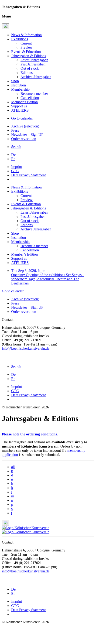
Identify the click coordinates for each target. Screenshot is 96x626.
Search (16, 147)
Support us (19, 106)
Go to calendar (22, 118)
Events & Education (26, 52)
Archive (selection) (25, 126)
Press (15, 130)
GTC (15, 171)
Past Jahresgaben (33, 64)
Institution (18, 85)
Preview (27, 47)
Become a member (34, 94)
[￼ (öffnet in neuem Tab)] (3, 359)
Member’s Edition (24, 102)
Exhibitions (19, 39)
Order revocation (23, 139)
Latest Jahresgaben (34, 60)
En (13, 159)
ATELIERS (20, 110)
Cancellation (30, 98)
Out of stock (30, 68)
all (13, 467)
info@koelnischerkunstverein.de (25, 348)
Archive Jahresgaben (36, 77)
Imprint (16, 167)
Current (26, 43)
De (13, 155)
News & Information (26, 35)
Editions (27, 73)
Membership (20, 89)
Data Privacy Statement (28, 175)
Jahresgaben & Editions (28, 56)
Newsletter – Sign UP (27, 135)
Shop (15, 81)
